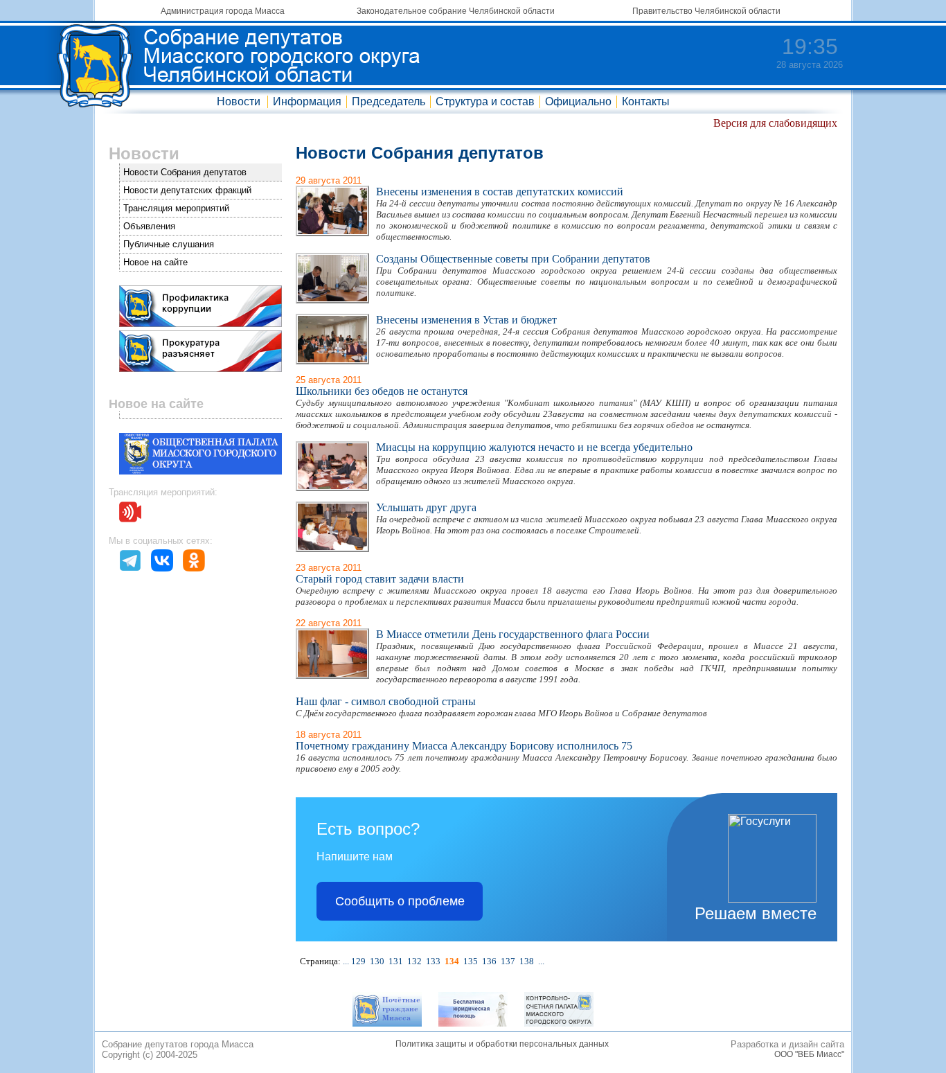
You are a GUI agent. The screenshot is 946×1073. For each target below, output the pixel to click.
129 (358, 961)
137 (508, 961)
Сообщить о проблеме (400, 901)
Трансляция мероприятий (176, 208)
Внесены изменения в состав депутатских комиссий (499, 191)
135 (470, 961)
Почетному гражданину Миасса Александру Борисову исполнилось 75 (464, 746)
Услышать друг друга (426, 507)
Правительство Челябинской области (706, 11)
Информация (307, 101)
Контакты (646, 101)
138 (526, 961)
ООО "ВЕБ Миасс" (809, 1054)
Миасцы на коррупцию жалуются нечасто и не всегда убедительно (534, 447)
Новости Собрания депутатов (185, 172)
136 (489, 961)
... (346, 961)
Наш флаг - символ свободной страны (386, 701)
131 (396, 961)
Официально (578, 101)
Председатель (388, 101)
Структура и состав (485, 101)
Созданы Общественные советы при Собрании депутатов (513, 259)
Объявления (149, 226)
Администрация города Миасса (223, 11)
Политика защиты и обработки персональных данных (502, 1044)
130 (377, 961)
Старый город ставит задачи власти (380, 579)
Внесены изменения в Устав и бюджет (466, 320)
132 (414, 961)
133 (433, 961)
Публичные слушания (168, 244)
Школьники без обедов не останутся (381, 391)
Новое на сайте (155, 262)
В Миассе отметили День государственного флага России (513, 634)
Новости (238, 101)
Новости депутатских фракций (187, 190)
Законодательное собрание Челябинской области (456, 11)
